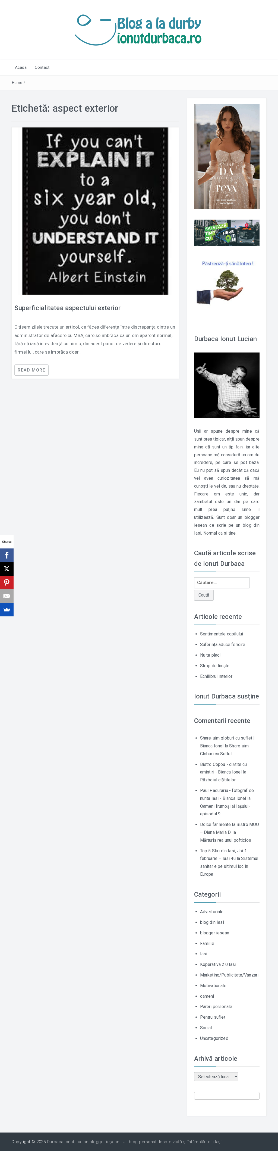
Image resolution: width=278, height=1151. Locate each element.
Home (17, 82)
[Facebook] (7, 555)
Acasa (21, 67)
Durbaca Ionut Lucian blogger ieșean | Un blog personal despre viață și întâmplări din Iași (134, 1141)
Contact (42, 67)
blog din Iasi (212, 922)
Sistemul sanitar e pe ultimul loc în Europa (229, 866)
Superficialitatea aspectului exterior (67, 308)
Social (206, 1027)
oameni (207, 996)
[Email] (7, 596)
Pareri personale (216, 1006)
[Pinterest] (7, 582)
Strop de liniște (215, 665)
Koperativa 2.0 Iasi (218, 964)
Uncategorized (214, 1038)
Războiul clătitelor (218, 779)
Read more (31, 370)
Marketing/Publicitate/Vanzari (229, 975)
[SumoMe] (7, 609)
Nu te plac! (210, 655)
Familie (207, 943)
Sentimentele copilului (221, 634)
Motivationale (213, 985)
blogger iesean (214, 932)
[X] (7, 569)
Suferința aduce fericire (222, 644)
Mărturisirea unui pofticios (225, 840)
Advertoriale (212, 911)
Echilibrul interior (216, 676)
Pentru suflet (212, 1017)
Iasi (203, 953)
